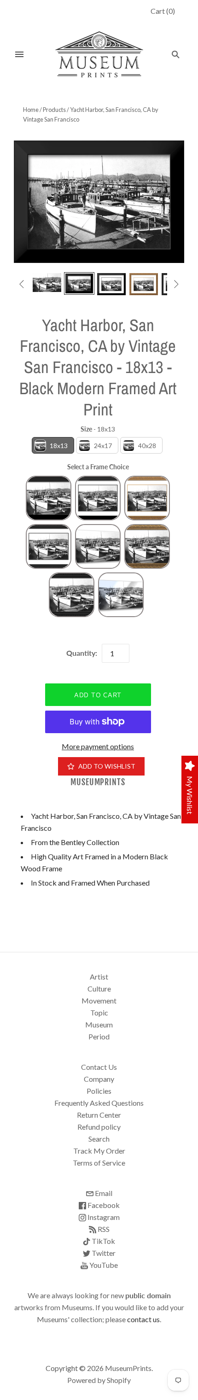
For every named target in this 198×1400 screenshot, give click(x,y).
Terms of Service (99, 1162)
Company (99, 1078)
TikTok (102, 1241)
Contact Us (99, 1066)
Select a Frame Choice (98, 467)
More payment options (98, 746)
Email (102, 1193)
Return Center (99, 1114)
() (163, 10)
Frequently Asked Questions (99, 1102)
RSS (103, 1229)
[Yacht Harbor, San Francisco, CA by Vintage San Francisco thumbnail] (47, 282)
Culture (99, 988)
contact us (143, 1319)
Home (31, 109)
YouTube (103, 1264)
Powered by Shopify (99, 1380)
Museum (99, 1024)
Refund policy (99, 1126)
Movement (99, 1000)
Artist (99, 976)
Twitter (103, 1252)
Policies (99, 1090)
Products (54, 109)
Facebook (103, 1205)
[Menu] (19, 54)
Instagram (103, 1217)
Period (99, 1036)
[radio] (53, 445)
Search (99, 1138)
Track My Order (99, 1150)
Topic (99, 1012)
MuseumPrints (97, 782)
